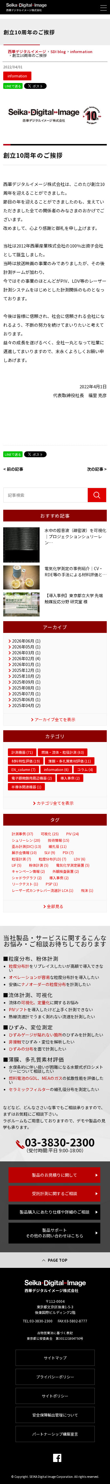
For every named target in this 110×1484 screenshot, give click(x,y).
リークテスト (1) (25, 884)
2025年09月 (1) (26, 682)
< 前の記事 (13, 469)
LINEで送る (13, 86)
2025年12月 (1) (26, 670)
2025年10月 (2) (26, 676)
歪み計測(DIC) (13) (26, 846)
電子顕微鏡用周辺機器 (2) (31, 777)
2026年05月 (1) (26, 647)
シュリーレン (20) (26, 840)
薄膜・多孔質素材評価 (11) (69, 760)
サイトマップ (55, 1358)
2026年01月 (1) (26, 664)
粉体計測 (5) (38, 865)
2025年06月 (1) (26, 699)
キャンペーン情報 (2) (28, 871)
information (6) (56, 769)
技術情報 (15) (58, 840)
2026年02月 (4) (26, 658)
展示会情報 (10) (24, 853)
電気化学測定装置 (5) (72, 865)
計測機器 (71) (22, 752)
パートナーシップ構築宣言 (55, 1434)
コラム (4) (85, 769)
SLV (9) (49, 853)
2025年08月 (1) (26, 688)
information (17, 75)
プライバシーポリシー (55, 1377)
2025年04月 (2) (26, 705)
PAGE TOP (57, 1260)
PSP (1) (52, 884)
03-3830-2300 (59, 1141)
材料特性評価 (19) (25, 760)
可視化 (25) (50, 834)
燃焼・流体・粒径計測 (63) (62, 752)
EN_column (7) (23, 769)
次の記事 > (97, 469)
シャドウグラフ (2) (27, 878)
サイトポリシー (55, 1396)
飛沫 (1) (87, 890)
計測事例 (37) (22, 834)
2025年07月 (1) (26, 694)
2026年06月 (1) (26, 641)
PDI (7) (68, 853)
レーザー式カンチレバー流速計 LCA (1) (42, 890)
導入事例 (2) (70, 777)
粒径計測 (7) (21, 859)
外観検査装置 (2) (66, 871)
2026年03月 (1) (26, 652)
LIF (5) (16, 865)
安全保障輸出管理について (55, 1415)
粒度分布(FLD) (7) (52, 859)
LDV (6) (79, 859)
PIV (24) (72, 834)
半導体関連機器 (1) (26, 786)
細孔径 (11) (58, 846)
